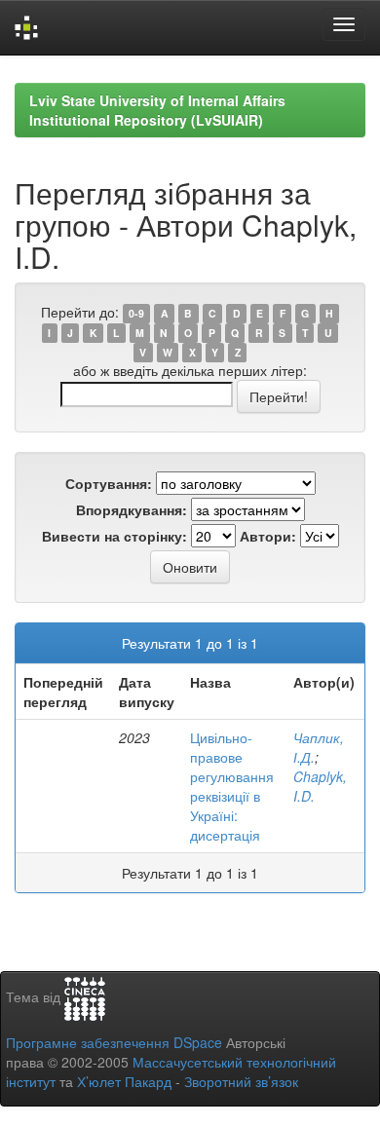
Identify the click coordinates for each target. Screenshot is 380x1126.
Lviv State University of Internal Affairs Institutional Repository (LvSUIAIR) (157, 110)
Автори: (268, 535)
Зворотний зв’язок (241, 1081)
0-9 (136, 313)
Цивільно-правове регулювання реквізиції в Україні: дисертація (232, 786)
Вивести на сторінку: (114, 535)
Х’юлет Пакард (124, 1081)
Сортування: (108, 483)
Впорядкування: (131, 509)
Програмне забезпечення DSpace (114, 1042)
